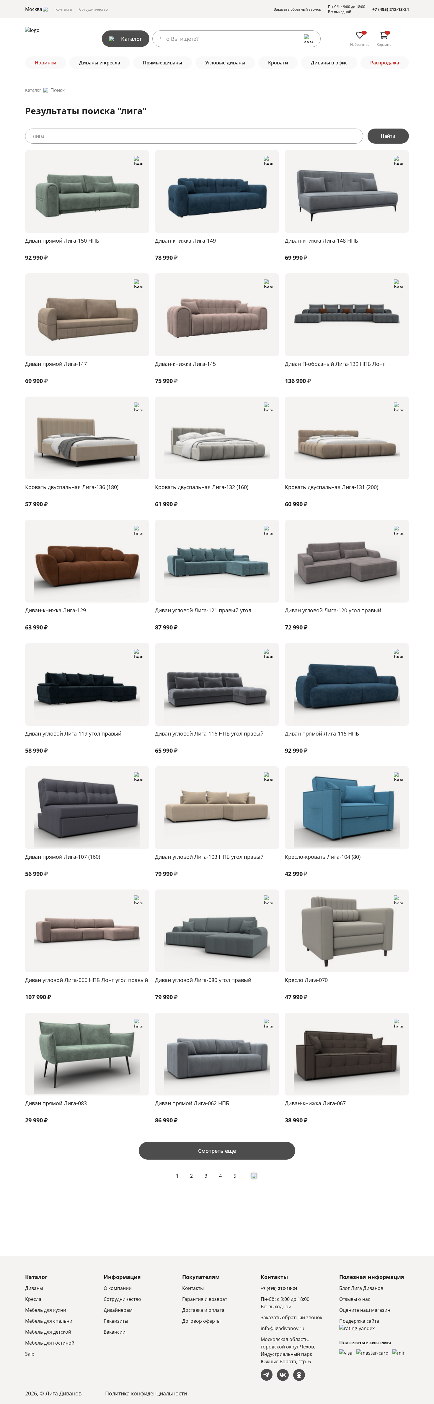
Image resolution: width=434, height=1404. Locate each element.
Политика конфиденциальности (146, 1393)
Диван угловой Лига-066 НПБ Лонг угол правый (86, 979)
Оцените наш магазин (364, 1310)
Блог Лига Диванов (361, 1288)
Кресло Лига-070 (306, 979)
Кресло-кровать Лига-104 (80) (322, 856)
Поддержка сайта (359, 1321)
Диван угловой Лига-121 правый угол (203, 610)
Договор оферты (201, 1321)
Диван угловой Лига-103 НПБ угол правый (209, 856)
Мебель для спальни (48, 1321)
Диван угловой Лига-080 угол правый (203, 979)
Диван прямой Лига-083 (56, 1103)
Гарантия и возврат (204, 1299)
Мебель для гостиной (49, 1343)
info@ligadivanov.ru (282, 1328)
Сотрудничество (93, 9)
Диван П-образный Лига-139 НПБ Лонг (335, 363)
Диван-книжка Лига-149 (185, 240)
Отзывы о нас (354, 1299)
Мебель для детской (48, 1332)
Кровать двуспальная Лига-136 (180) (71, 487)
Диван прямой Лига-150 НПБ (62, 240)
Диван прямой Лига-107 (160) (62, 856)
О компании (118, 1288)
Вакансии (114, 1332)
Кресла (33, 1299)
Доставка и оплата (203, 1310)
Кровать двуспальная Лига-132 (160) (201, 487)
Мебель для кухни (45, 1310)
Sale (29, 1354)
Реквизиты (116, 1321)
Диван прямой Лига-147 (56, 363)
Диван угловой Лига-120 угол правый (333, 610)
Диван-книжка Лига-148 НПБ (321, 240)
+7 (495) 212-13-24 (390, 9)
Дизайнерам (118, 1310)
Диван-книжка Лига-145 (185, 363)
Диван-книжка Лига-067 (315, 1103)
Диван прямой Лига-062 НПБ (192, 1103)
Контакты (64, 9)
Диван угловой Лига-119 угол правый (73, 733)
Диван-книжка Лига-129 (55, 610)
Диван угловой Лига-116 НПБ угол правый (209, 733)
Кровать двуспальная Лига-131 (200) (331, 487)
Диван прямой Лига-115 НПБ (322, 733)
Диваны (34, 1288)
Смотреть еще (217, 1150)
